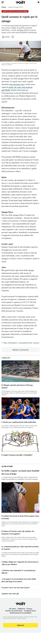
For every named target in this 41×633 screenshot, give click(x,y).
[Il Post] (21, 2)
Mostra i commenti (21, 350)
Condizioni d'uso (30, 611)
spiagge (36, 343)
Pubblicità (21, 609)
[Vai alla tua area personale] (38, 2)
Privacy (29, 609)
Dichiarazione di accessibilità (20, 613)
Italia (4, 7)
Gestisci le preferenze (13, 611)
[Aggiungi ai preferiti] (12, 36)
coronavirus (12, 343)
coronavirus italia (25, 343)
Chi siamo (12, 609)
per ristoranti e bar (17, 84)
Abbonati (20, 625)
